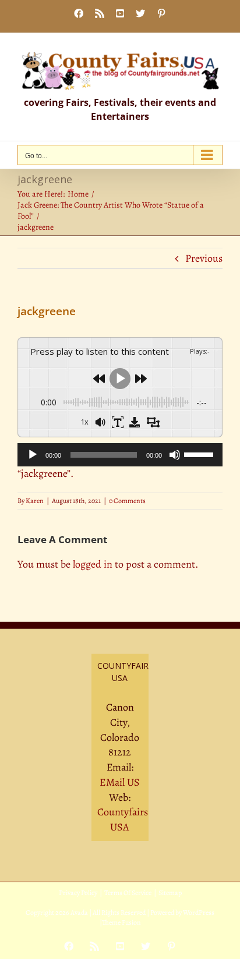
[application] (120, 454)
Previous (204, 258)
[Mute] (175, 455)
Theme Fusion (121, 922)
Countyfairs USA (122, 819)
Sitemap (170, 892)
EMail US (120, 782)
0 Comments (127, 500)
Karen (35, 500)
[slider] (200, 453)
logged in (92, 564)
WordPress (198, 912)
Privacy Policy (78, 892)
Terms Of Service (127, 892)
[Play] (32, 455)
